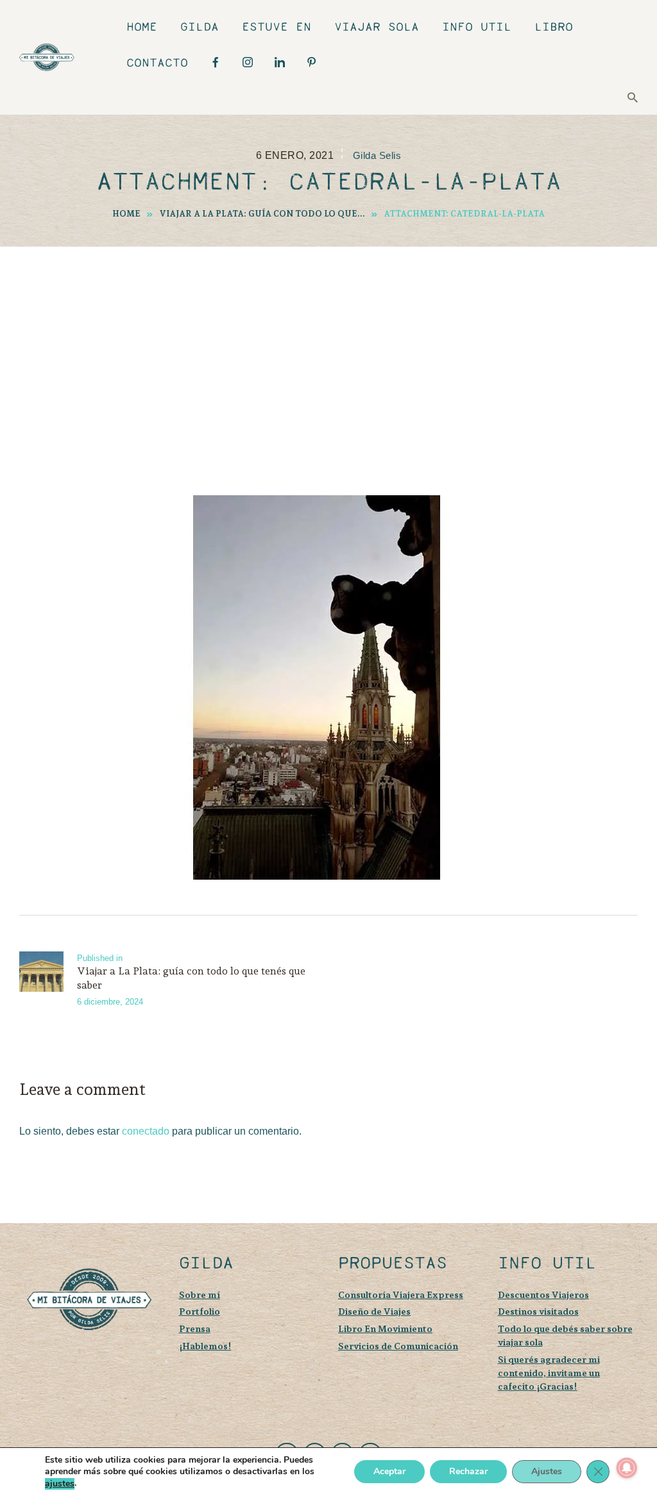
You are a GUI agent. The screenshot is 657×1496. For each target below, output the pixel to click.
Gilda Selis (377, 156)
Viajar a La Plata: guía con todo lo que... (262, 213)
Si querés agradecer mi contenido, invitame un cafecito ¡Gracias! (549, 1373)
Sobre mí (199, 1294)
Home (126, 213)
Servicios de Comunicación (398, 1345)
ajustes (59, 1484)
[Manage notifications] (627, 1468)
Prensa (194, 1328)
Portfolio (199, 1311)
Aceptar (389, 1472)
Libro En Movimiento (385, 1328)
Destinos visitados (538, 1311)
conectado (145, 1131)
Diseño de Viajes (374, 1311)
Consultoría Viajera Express (400, 1294)
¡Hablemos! (205, 1345)
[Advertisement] (328, 342)
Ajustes (546, 1472)
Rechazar (468, 1472)
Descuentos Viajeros (543, 1294)
